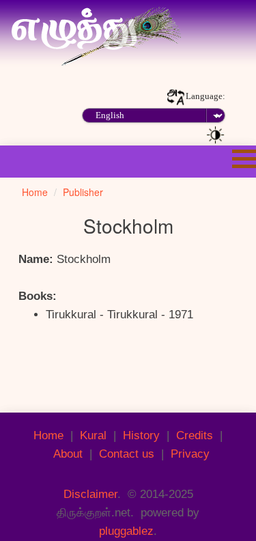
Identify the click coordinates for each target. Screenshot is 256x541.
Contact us (126, 453)
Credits (194, 435)
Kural (93, 435)
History (141, 435)
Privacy (190, 453)
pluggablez (126, 531)
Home (48, 435)
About (68, 453)
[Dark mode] (215, 134)
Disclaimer (90, 494)
